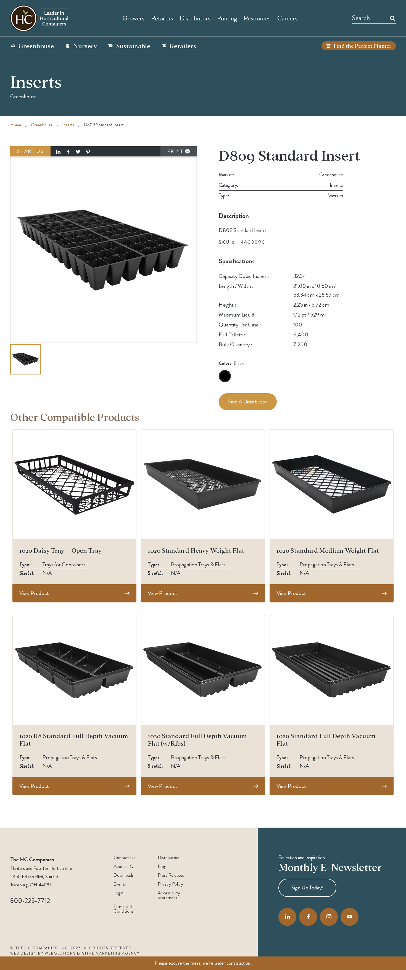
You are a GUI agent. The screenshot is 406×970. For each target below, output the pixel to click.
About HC (123, 866)
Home (15, 125)
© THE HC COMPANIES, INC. (39, 947)
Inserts (68, 125)
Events (120, 884)
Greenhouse (36, 45)
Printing (227, 18)
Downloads (124, 875)
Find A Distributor (247, 402)
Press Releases (171, 875)
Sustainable (133, 45)
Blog (162, 866)
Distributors (168, 857)
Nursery (85, 45)
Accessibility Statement (169, 895)
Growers (133, 18)
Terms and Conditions (123, 908)
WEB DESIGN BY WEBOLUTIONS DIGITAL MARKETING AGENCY (74, 953)
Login (118, 893)
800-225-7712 (30, 900)
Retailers (162, 18)
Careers (287, 18)
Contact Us (124, 857)
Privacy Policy (170, 884)
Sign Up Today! (307, 888)
